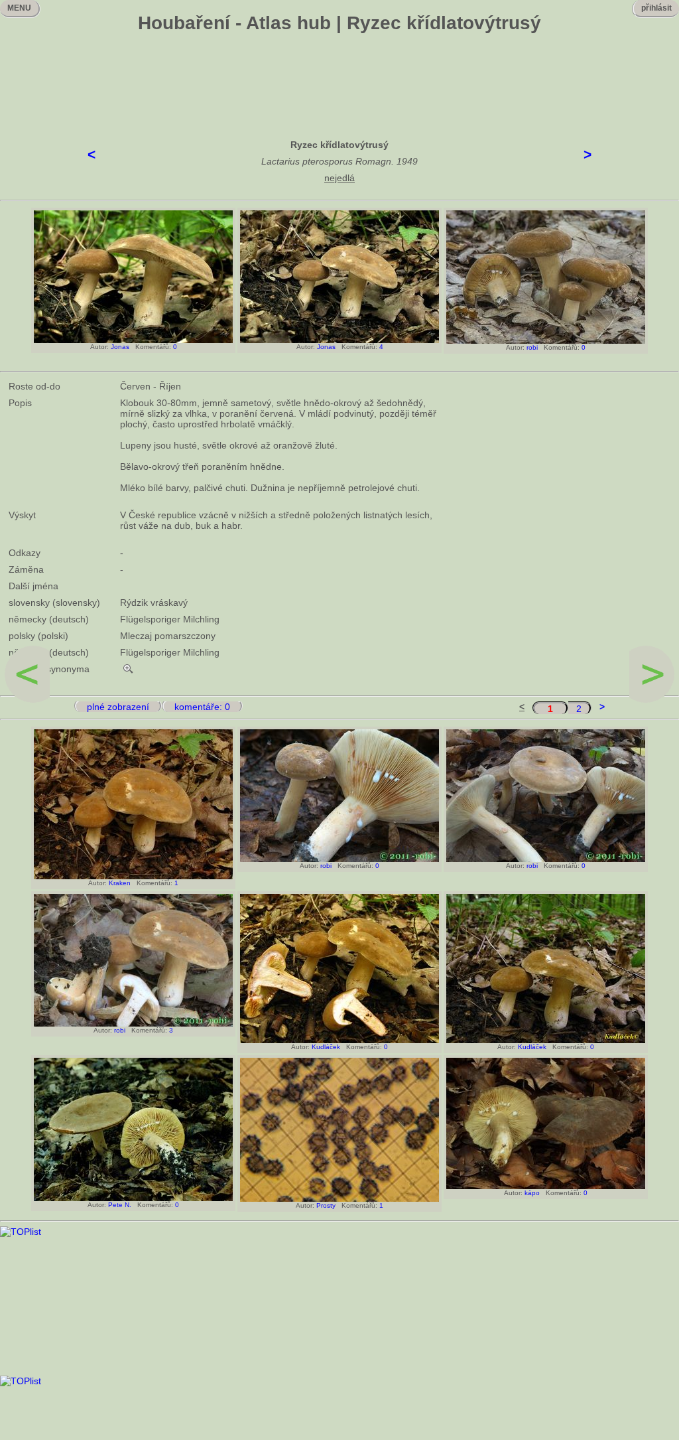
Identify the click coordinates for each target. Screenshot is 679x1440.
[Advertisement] (339, 76)
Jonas (120, 346)
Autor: (97, 346)
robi (532, 347)
